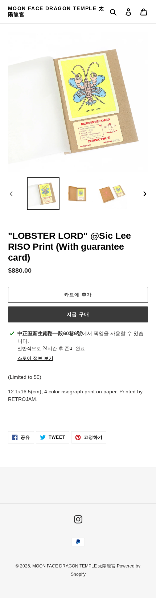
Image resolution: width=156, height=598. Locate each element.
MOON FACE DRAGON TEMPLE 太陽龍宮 (56, 11)
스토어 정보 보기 (35, 358)
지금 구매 (78, 314)
